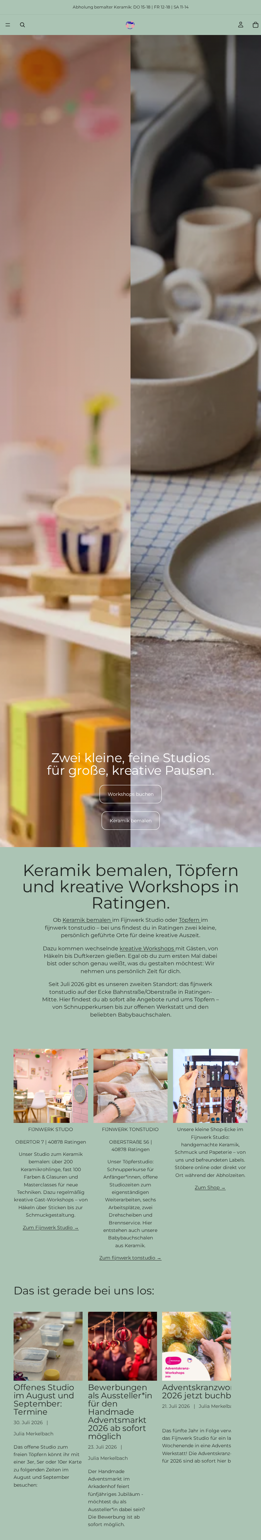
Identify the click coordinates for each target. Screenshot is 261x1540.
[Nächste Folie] (239, 1420)
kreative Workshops (147, 948)
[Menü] (8, 25)
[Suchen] (22, 24)
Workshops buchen (131, 794)
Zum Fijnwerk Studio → (51, 1227)
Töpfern (190, 920)
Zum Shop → (210, 1187)
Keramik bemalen (131, 821)
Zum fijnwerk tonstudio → (130, 1258)
